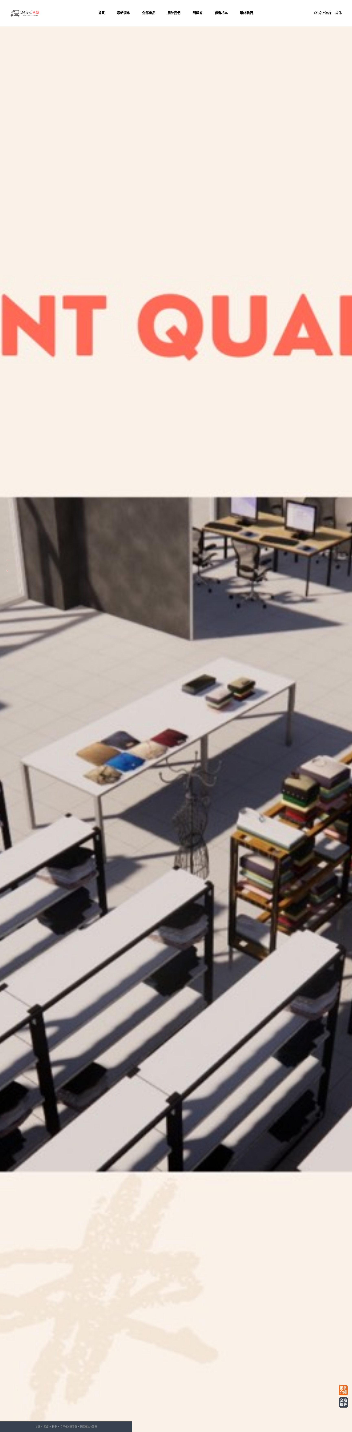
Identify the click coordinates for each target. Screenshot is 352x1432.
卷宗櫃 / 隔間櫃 (68, 1426)
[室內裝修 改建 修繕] (30, 13)
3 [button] (7, 571)
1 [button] (7, 560)
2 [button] (7, 565)
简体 (338, 13)
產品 (46, 1426)
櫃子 (54, 1426)
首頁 (37, 1426)
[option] (176, 716)
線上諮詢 (324, 13)
